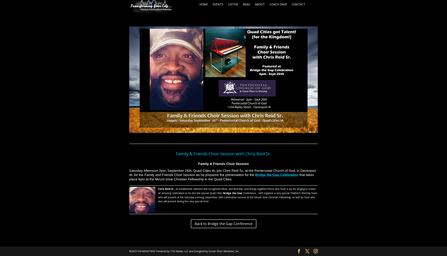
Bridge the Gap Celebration (277, 175)
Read (246, 4)
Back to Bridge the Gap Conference (223, 223)
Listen (233, 4)
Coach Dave (278, 4)
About (260, 4)
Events (218, 4)
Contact (298, 4)
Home (203, 4)
